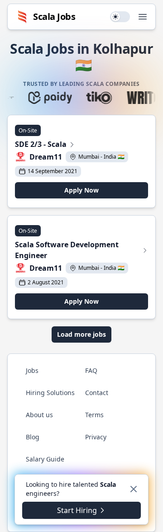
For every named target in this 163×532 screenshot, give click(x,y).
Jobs (32, 370)
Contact (96, 392)
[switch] (120, 16)
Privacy (95, 437)
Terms (94, 414)
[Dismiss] (134, 489)
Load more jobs (81, 334)
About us (39, 414)
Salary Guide (45, 459)
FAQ (91, 370)
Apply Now (81, 190)
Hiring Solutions (50, 392)
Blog (32, 437)
